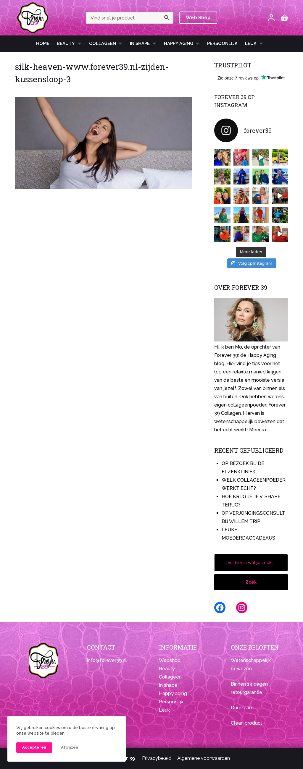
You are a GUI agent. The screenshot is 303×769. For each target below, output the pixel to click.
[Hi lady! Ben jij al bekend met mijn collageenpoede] (260, 195)
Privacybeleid (156, 758)
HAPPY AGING (178, 43)
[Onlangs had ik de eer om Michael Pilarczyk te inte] (222, 195)
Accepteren (34, 747)
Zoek (251, 582)
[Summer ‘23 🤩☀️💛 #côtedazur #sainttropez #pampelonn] (260, 157)
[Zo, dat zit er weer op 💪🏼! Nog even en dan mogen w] (222, 234)
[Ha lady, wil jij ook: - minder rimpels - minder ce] (241, 234)
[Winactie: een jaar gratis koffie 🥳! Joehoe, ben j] (280, 215)
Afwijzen (69, 747)
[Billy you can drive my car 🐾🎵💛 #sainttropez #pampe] (280, 157)
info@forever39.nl (107, 660)
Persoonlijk (222, 43)
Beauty (66, 43)
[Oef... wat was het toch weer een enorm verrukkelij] (241, 215)
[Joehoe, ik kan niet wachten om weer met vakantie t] (260, 215)
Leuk (251, 43)
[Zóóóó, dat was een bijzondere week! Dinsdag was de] (260, 234)
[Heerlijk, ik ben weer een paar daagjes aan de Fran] (280, 177)
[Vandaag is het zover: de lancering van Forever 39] (280, 234)
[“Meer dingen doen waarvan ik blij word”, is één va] (222, 177)
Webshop (169, 660)
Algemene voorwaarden (203, 758)
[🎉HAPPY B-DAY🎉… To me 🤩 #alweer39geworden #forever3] (241, 157)
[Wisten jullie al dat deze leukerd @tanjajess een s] (222, 157)
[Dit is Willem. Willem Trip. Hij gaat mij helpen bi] (260, 177)
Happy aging (173, 693)
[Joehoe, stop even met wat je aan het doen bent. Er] (280, 195)
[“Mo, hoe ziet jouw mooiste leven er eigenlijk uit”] (241, 195)
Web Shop (198, 17)
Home (42, 43)
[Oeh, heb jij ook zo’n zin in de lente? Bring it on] (241, 177)
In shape (140, 43)
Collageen (102, 43)
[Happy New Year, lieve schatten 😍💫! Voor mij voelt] (222, 215)
